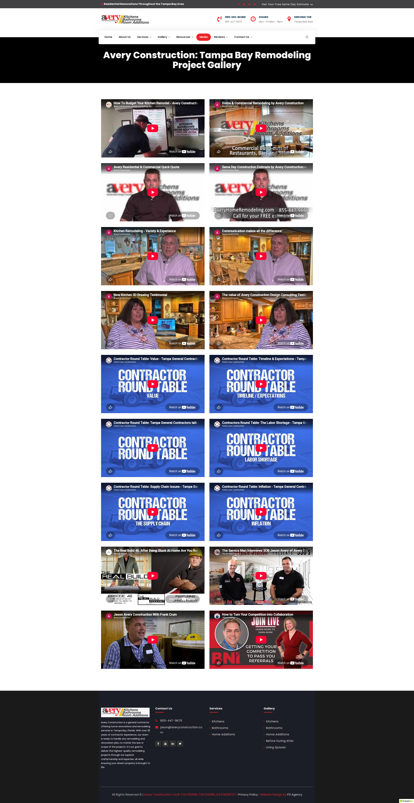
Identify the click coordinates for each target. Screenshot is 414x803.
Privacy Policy (248, 795)
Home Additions (223, 734)
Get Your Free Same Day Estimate (285, 4)
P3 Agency (294, 795)
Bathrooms (220, 728)
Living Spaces (276, 747)
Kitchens (218, 721)
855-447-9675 (233, 21)
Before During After (280, 741)
